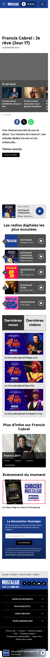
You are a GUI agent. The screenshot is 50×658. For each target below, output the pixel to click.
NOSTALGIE (26, 239)
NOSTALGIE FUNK (26, 286)
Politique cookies (28, 633)
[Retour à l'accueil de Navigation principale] (13, 4)
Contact (22, 631)
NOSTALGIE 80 (27, 302)
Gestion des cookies (24, 639)
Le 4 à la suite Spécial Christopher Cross (23, 413)
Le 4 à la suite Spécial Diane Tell (19, 385)
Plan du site (10, 631)
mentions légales (10, 554)
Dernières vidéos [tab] (35, 322)
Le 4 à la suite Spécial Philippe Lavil (21, 357)
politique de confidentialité (25, 554)
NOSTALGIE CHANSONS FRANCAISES (24, 211)
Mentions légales (35, 631)
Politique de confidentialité (18, 636)
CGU (15, 633)
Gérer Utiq (36, 636)
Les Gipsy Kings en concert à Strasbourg (21, 507)
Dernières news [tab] (13, 322)
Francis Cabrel (12, 455)
